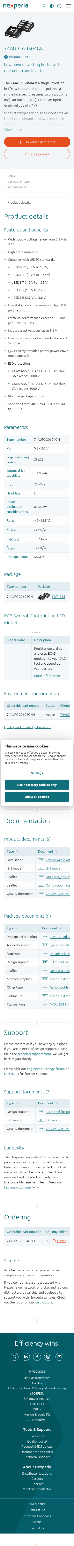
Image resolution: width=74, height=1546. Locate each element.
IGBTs (37, 1409)
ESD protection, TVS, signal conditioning (37, 1388)
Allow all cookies (37, 796)
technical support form (34, 1054)
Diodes (37, 1383)
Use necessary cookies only (37, 784)
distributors (43, 1302)
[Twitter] (14, 1357)
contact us (11, 1073)
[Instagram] (48, 1357)
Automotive (37, 1419)
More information (47, 675)
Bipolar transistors (37, 1378)
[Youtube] (59, 1357)
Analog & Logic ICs (37, 1414)
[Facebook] (37, 1357)
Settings (37, 773)
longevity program (17, 1187)
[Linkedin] (26, 1357)
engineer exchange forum (46, 1069)
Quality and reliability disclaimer (27, 727)
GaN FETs (37, 1404)
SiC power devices (37, 1398)
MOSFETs (37, 1393)
